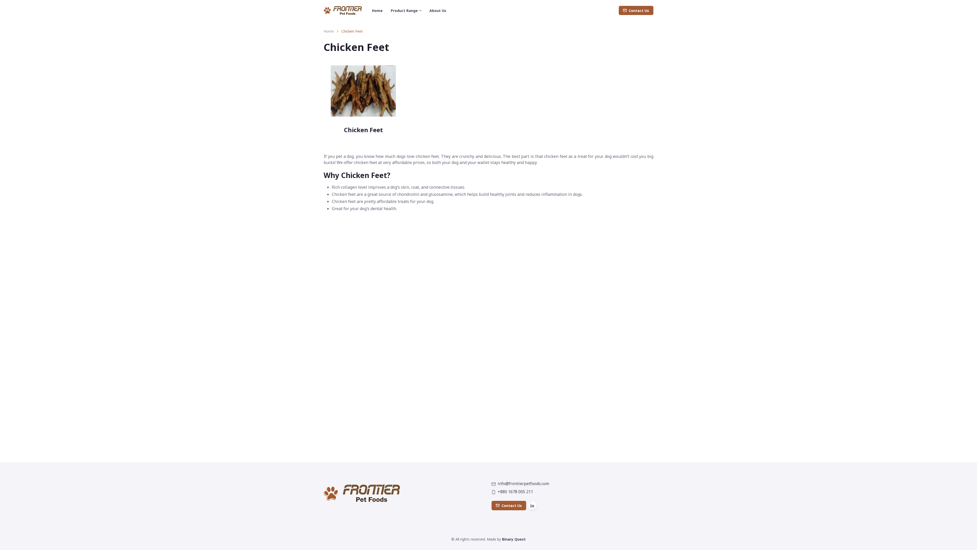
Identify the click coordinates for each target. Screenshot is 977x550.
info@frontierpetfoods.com (523, 483)
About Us (437, 10)
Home (377, 10)
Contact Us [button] (639, 10)
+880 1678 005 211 (515, 491)
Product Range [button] (404, 10)
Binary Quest (514, 539)
